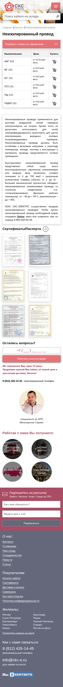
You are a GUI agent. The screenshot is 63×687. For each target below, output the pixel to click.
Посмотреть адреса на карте (18, 633)
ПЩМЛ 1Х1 (10, 103)
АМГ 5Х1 (9, 61)
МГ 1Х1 (8, 69)
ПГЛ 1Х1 (9, 86)
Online (21, 216)
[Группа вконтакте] (18, 674)
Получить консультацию (31, 358)
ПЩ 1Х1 (8, 94)
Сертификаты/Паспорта (22, 229)
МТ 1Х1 (8, 78)
